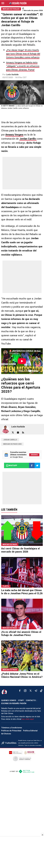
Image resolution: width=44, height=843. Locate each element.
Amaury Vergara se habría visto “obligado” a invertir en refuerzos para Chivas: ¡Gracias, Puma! (22, 66)
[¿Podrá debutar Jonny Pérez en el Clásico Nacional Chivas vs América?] (22, 655)
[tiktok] (41, 690)
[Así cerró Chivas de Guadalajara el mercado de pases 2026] (22, 530)
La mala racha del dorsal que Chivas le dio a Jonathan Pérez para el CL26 (22, 592)
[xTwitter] (30, 690)
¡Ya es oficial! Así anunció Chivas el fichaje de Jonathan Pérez (21, 633)
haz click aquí (28, 719)
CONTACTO (31, 700)
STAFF (21, 700)
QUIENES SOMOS (8, 700)
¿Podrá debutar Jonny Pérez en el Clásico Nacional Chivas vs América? (22, 675)
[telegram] (35, 690)
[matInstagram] (25, 690)
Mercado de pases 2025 (12, 444)
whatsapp (13, 465)
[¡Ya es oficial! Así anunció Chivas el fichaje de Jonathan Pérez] (22, 614)
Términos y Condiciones (11, 727)
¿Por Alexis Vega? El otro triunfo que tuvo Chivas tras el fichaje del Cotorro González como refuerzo (23, 54)
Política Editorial (30, 730)
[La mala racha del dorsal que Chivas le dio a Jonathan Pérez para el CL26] (22, 572)
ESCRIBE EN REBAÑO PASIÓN (13, 703)
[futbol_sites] (8, 743)
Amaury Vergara (14, 134)
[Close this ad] (42, 834)
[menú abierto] (3, 3)
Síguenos (34, 455)
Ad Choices (6, 733)
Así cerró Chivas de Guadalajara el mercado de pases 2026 (20, 550)
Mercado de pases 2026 (33, 10)
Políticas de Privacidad (11, 730)
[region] (22, 840)
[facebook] (19, 690)
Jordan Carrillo (28, 139)
